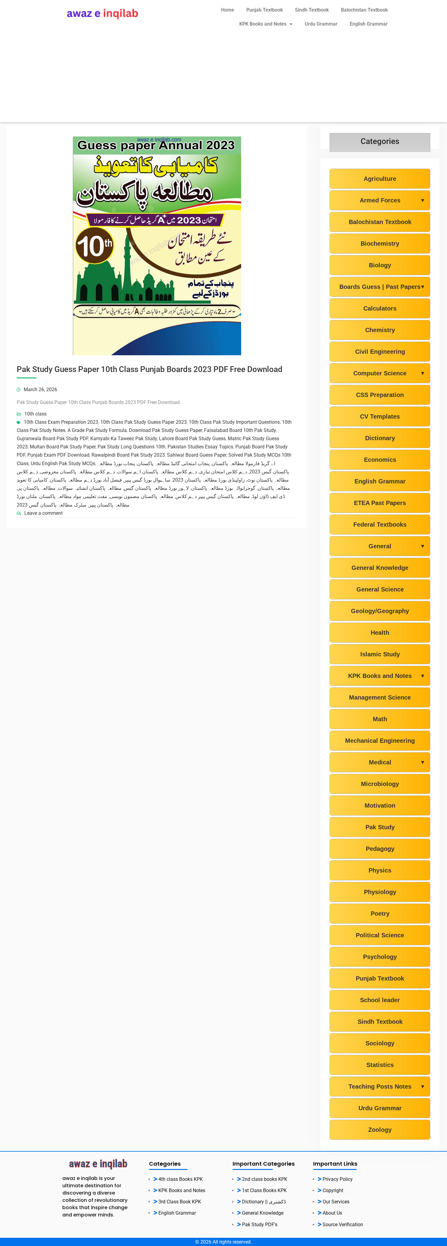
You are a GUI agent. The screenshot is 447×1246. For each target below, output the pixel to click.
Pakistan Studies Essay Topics (200, 447)
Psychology (380, 956)
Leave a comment (43, 513)
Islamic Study (380, 654)
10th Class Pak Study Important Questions (234, 422)
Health (380, 632)
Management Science (380, 697)
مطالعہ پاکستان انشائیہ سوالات (90, 488)
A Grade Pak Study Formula (97, 430)
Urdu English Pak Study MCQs (63, 463)
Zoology (380, 1129)
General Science (380, 589)
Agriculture (380, 178)
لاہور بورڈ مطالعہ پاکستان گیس (156, 488)
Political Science (380, 935)
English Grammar (369, 24)
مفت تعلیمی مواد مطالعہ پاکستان (73, 496)
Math (380, 719)
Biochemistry (380, 243)
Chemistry (380, 330)
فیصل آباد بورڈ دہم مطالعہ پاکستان (86, 480)
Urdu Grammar (321, 24)
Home (227, 10)
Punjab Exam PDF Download (58, 455)
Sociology (380, 1043)
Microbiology (380, 784)
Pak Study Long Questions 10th (131, 447)
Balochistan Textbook (364, 10)
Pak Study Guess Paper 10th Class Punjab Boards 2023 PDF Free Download (149, 369)
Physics (380, 870)
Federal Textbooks (380, 524)
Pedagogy (380, 848)
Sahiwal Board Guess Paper (196, 455)
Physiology (380, 892)
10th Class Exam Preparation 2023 (61, 422)
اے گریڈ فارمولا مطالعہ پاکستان (243, 463)
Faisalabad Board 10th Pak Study (240, 430)
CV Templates (380, 416)
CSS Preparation (380, 394)
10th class (35, 414)
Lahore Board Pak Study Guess (192, 438)
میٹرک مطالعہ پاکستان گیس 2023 (52, 505)
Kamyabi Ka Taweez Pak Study (123, 438)
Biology (380, 265)
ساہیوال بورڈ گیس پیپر (147, 480)
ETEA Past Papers (380, 503)
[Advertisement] (223, 79)
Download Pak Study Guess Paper (165, 430)
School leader (380, 1000)
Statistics (380, 1065)
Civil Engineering (380, 351)
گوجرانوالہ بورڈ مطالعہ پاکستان (223, 488)
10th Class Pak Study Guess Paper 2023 (143, 422)
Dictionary (380, 438)
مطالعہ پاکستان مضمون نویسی (141, 496)
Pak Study (380, 827)
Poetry (380, 913)
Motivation (380, 805)
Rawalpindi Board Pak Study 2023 (128, 455)
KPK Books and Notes (262, 24)
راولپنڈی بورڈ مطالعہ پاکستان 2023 (208, 480)
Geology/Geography (380, 611)
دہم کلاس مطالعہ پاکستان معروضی (77, 472)
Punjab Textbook (264, 10)
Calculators (380, 308)
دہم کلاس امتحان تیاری (223, 472)
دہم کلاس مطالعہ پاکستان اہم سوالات (157, 472)
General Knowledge (380, 567)
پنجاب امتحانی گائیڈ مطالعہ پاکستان (173, 463)
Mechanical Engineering (380, 740)
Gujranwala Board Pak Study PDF (52, 438)
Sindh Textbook (312, 10)
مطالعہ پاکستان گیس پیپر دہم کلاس (212, 496)
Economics (380, 459)
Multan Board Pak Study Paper (62, 447)
